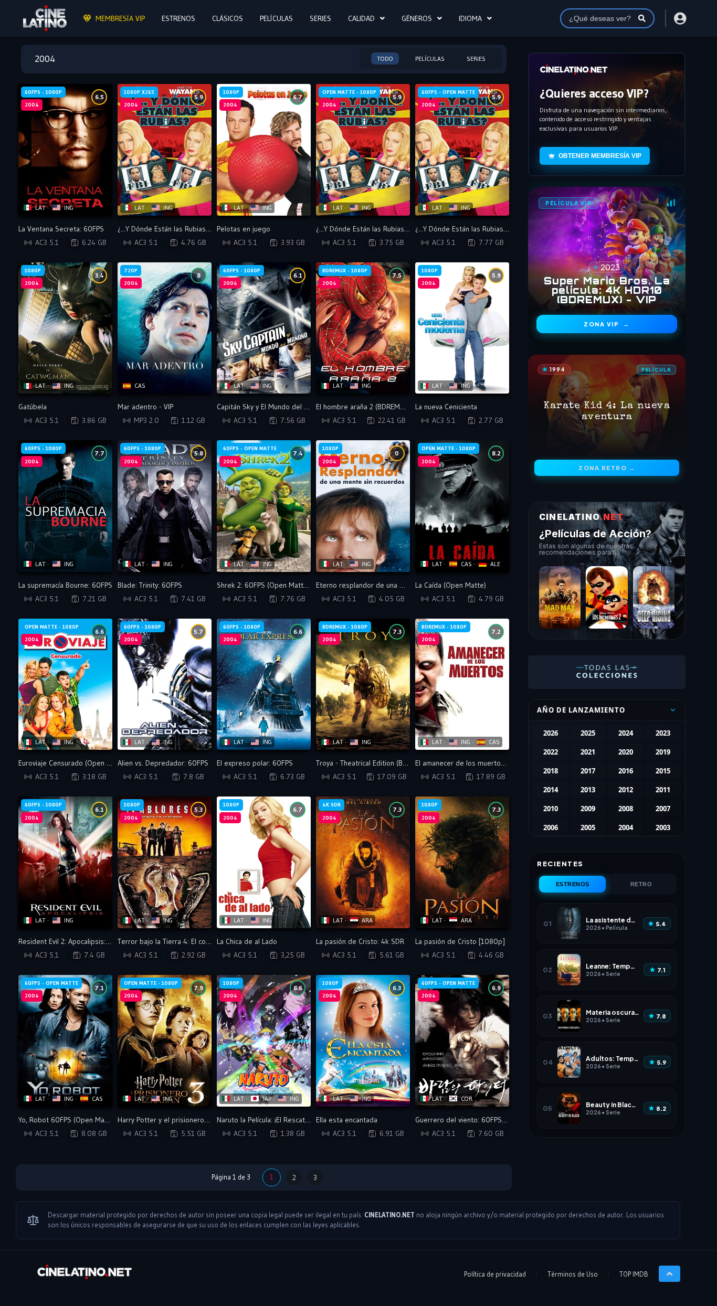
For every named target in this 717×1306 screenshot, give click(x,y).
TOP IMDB (633, 1274)
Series (476, 58)
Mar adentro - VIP (145, 406)
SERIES (320, 18)
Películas (430, 58)
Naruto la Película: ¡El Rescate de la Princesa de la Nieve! (306, 1119)
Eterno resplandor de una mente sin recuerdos (391, 585)
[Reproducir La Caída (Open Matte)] (462, 506)
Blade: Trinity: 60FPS (150, 585)
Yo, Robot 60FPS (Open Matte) (67, 1119)
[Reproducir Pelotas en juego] (264, 150)
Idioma (470, 18)
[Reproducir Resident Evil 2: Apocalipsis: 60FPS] (65, 862)
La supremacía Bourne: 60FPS (65, 585)
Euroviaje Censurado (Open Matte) (73, 763)
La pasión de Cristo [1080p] (460, 941)
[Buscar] (641, 18)
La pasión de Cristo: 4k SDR (360, 941)
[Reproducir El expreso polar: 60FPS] (264, 684)
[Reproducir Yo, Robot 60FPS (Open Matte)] (65, 1041)
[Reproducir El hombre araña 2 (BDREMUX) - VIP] (363, 328)
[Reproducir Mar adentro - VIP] (165, 328)
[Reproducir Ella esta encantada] (363, 1041)
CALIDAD (361, 18)
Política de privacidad (495, 1274)
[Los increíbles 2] (606, 597)
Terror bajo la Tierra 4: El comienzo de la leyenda (195, 941)
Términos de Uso (572, 1274)
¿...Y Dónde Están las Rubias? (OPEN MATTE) (385, 228)
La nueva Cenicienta (446, 406)
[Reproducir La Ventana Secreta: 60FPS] (65, 150)
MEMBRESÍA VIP (120, 18)
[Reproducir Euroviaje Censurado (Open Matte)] (65, 684)
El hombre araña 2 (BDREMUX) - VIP (371, 406)
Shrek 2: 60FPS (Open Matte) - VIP (271, 585)
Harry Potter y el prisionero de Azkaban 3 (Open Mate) (204, 1119)
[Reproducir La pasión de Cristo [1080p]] (462, 862)
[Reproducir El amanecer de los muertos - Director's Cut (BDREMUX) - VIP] (462, 684)
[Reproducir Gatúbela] (65, 328)
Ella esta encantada (346, 1119)
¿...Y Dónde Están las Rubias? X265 (172, 228)
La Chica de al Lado (247, 941)
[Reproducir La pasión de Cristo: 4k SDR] (363, 862)
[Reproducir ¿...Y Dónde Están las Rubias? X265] (165, 150)
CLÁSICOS (227, 18)
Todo (385, 58)
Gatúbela (32, 406)
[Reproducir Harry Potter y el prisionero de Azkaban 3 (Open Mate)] (165, 1041)
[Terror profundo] (653, 597)
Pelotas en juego (243, 228)
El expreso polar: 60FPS (255, 763)
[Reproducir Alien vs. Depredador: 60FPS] (165, 684)
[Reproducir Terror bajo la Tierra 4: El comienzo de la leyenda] (165, 862)
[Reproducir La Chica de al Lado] (264, 862)
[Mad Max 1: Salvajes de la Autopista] (560, 597)
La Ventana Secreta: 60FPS (61, 228)
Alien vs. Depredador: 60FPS (163, 763)
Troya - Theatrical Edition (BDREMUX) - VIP (382, 763)
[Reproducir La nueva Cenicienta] (462, 328)
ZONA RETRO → (606, 467)
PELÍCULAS (276, 18)
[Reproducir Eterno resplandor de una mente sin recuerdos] (363, 506)
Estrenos (572, 884)
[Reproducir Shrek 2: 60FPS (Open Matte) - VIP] (264, 506)
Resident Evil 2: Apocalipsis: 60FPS (73, 941)
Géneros (417, 18)
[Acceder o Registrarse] (679, 18)
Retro (641, 884)
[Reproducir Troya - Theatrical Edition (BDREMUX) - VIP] (363, 684)
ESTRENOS (178, 18)
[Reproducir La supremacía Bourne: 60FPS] (65, 506)
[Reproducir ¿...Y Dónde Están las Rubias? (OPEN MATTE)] (363, 150)
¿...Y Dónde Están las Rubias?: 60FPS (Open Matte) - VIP (503, 228)
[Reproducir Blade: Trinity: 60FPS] (165, 506)
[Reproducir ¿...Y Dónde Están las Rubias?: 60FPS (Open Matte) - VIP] (462, 150)
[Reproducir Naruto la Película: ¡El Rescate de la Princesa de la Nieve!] (264, 1041)
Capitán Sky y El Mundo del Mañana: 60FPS (284, 406)
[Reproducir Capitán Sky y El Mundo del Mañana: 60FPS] (264, 328)
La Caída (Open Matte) (450, 585)
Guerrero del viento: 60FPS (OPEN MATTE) (481, 1119)
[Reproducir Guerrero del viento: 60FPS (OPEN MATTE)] (462, 1041)
